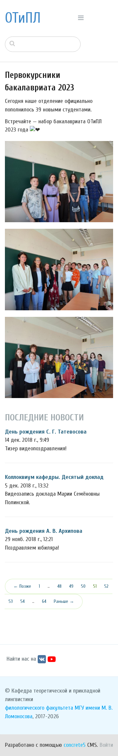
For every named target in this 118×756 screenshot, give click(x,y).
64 (44, 601)
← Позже (22, 586)
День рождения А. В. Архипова (43, 531)
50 (83, 586)
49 (71, 586)
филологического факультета (39, 707)
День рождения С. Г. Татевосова (46, 431)
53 (11, 601)
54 (22, 601)
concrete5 (75, 745)
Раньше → (64, 601)
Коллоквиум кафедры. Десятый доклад (54, 477)
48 (59, 586)
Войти (106, 745)
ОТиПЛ (23, 18)
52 (106, 586)
